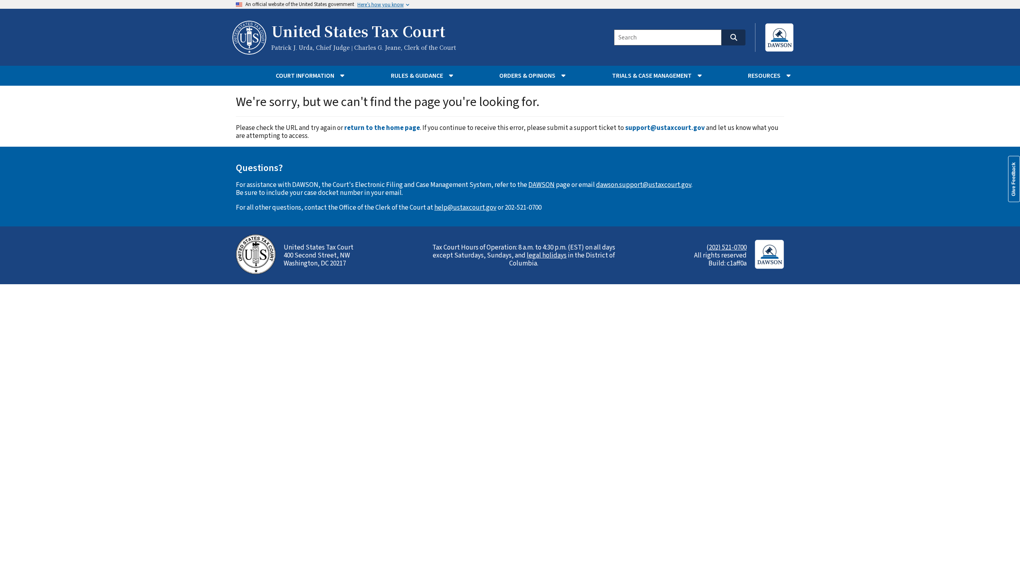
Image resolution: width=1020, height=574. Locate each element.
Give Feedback (1013, 179)
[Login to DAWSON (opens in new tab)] (779, 37)
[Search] (733, 37)
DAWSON (541, 185)
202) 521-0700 (728, 247)
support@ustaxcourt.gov (665, 128)
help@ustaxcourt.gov (465, 207)
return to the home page (382, 128)
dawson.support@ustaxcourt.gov (643, 185)
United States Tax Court (358, 32)
